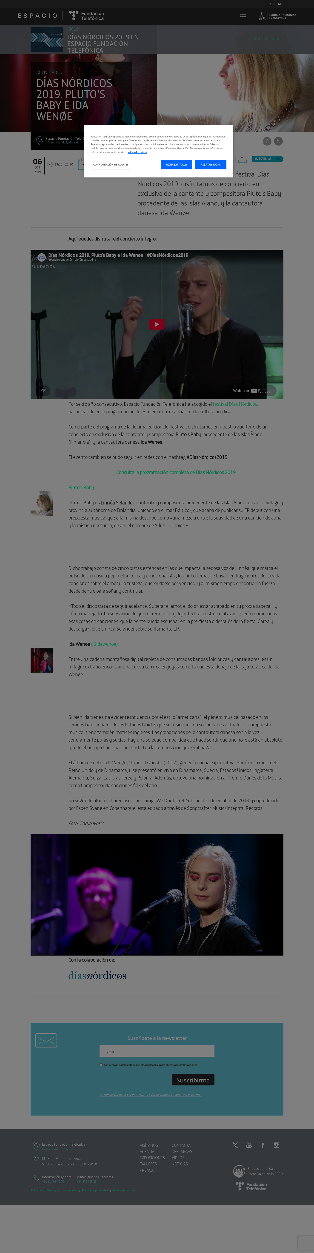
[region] (158, 151)
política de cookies (137, 152)
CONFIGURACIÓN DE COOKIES (111, 164)
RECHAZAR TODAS (177, 164)
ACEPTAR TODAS (211, 164)
